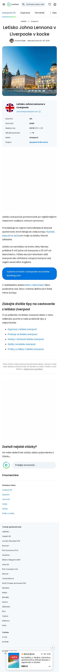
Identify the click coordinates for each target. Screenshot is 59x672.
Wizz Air (5, 574)
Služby (5, 509)
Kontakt (5, 642)
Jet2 (15, 235)
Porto (4, 625)
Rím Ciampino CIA (10, 569)
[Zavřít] (52, 648)
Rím (4, 611)
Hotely (4, 504)
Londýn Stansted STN (11, 541)
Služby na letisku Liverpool (22, 344)
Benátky (5, 597)
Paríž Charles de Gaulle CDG (14, 583)
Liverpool (34, 21)
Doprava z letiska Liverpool (22, 329)
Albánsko (6, 606)
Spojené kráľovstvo (39, 142)
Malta (4, 592)
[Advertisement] (29, 181)
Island (5, 602)
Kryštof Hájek (20, 40)
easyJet (6, 235)
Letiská (23, 21)
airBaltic (5, 531)
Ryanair (50, 231)
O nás (4, 637)
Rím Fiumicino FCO (10, 550)
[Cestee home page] (13, 4)
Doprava (25, 12)
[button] (4, 4)
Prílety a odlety (8, 513)
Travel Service (8, 578)
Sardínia (6, 555)
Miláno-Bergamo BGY (11, 560)
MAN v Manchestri (35, 285)
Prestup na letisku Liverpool (22, 334)
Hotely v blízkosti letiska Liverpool (26, 339)
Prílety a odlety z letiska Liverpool (26, 349)
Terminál (39, 12)
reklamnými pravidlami (33, 369)
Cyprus (5, 616)
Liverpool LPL (9, 12)
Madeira (5, 588)
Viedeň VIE (6, 536)
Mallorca (6, 621)
